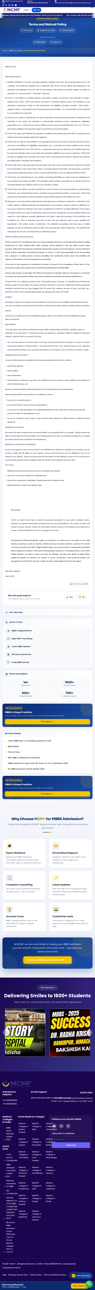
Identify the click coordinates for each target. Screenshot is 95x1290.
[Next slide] (90, 1032)
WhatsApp (41, 42)
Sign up (36, 10)
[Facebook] (3, 5)
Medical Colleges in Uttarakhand (37, 1170)
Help (4, 1274)
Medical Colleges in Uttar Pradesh (36, 1156)
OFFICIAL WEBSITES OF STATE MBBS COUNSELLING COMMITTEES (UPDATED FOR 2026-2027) (11, 1208)
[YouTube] (16, 5)
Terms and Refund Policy (55, 1274)
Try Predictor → (47, 721)
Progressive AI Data (11, 1267)
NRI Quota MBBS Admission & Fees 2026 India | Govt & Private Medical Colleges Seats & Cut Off (10, 1237)
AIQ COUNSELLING (11, 1192)
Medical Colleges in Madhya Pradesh (23, 1199)
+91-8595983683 (9, 1104)
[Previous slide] (4, 1032)
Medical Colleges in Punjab (36, 1198)
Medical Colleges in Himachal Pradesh (23, 1171)
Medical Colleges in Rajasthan (23, 1214)
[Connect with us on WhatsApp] (89, 1284)
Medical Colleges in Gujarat (23, 1142)
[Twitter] (6, 5)
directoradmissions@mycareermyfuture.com (73, 3)
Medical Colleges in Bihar (36, 1126)
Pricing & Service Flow (18, 1274)
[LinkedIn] (12, 5)
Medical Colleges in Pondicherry (24, 1186)
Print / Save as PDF (80, 584)
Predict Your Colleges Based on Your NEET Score (72, 1101)
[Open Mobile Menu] (92, 7)
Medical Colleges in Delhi (36, 1186)
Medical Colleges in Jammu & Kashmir (36, 1215)
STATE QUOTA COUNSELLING (11, 1157)
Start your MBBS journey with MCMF (45, 960)
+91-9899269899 (9, 1100)
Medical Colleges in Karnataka (36, 1142)
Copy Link (57, 42)
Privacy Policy (36, 1274)
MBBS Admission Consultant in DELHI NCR (11, 1170)
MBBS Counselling (16, 51)
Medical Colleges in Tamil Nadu (23, 1155)
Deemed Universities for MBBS (11, 1183)
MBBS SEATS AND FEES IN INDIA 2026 (10, 1134)
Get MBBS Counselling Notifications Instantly (74, 1098)
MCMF (12, 1263)
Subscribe (71, 1145)
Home (4, 51)
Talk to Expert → (79, 1286)
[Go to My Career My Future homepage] (10, 10)
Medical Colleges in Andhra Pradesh (23, 1127)
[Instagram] (9, 5)
